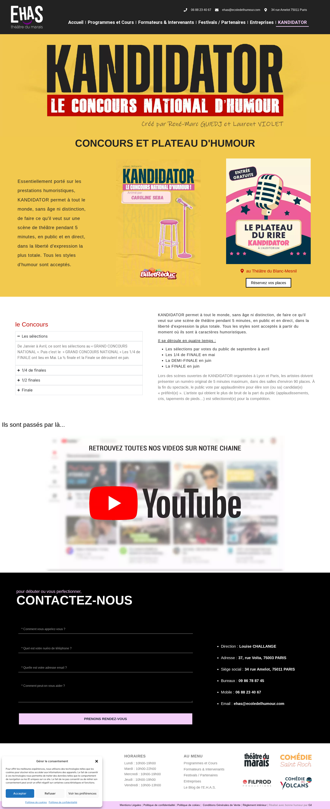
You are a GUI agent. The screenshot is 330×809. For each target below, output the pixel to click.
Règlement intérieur (255, 805)
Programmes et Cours (111, 22)
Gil (310, 805)
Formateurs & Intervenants (166, 22)
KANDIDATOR (292, 22)
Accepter (19, 793)
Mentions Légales (130, 805)
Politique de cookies (36, 802)
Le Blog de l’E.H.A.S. (200, 787)
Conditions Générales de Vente (221, 805)
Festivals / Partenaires (222, 22)
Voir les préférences (82, 793)
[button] (97, 761)
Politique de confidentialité (63, 802)
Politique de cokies (188, 805)
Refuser (50, 793)
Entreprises (262, 22)
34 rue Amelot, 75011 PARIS (270, 669)
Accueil (75, 22)
